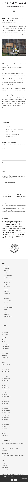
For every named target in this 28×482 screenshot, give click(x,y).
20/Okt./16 (3, 22)
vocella (5, 309)
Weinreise (4, 433)
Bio (8, 221)
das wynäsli (6, 272)
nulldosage (6, 296)
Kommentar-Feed (5, 467)
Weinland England (5, 390)
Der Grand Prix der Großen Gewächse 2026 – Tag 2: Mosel (13, 446)
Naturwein (16, 228)
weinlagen (6, 312)
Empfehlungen (4, 351)
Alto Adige (3, 221)
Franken (24, 225)
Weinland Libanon (5, 403)
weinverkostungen (8, 316)
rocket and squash (7, 300)
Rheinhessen (6, 232)
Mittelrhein (7, 228)
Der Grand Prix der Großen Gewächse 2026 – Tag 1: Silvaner (13, 455)
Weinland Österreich (6, 412)
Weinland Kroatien (5, 401)
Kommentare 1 (15, 22)
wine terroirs (6, 318)
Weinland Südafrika (5, 424)
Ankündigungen (7, 112)
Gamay (3, 226)
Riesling (15, 232)
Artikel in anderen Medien (7, 336)
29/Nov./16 (7, 128)
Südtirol (6, 236)
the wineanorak (7, 303)
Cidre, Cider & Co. (5, 343)
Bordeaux (20, 221)
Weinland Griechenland (6, 396)
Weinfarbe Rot (4, 375)
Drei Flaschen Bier (5, 346)
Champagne (4, 225)
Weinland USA (4, 429)
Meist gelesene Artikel (6, 360)
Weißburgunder (19, 236)
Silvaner (12, 234)
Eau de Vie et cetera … (6, 350)
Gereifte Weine (4, 355)
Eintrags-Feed (4, 465)
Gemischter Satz (5, 353)
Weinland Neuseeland (6, 408)
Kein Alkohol (4, 359)
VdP (14, 236)
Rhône (11, 232)
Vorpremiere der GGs (6, 366)
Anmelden (4, 463)
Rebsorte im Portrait (6, 364)
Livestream (17, 109)
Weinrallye (4, 431)
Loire (21, 226)
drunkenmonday (7, 286)
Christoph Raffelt (9, 22)
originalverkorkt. (8, 474)
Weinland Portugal (13, 112)
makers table (6, 295)
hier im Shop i (11, 90)
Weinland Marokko (5, 406)
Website (3, 171)
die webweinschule (8, 280)
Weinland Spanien (5, 422)
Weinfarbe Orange (5, 371)
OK (12, 479)
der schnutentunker (8, 275)
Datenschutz (14, 474)
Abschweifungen (5, 332)
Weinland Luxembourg (6, 405)
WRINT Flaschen (5, 237)
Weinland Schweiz (5, 417)
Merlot (3, 228)
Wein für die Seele (5, 369)
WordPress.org (5, 469)
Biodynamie (12, 221)
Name (3, 162)
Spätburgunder (20, 234)
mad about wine (7, 293)
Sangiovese (20, 232)
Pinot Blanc (23, 228)
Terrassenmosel (10, 236)
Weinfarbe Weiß (5, 376)
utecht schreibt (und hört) (9, 307)
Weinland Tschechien (6, 426)
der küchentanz (7, 273)
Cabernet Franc (6, 223)
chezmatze (6, 268)
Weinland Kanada (5, 399)
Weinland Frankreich (5, 392)
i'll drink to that (7, 288)
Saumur (23, 232)
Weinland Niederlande (6, 410)
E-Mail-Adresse (5, 166)
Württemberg (11, 237)
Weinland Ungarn (5, 428)
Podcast (16, 230)
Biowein (16, 221)
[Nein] (24, 478)
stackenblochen (7, 302)
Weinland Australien (5, 380)
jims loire (6, 289)
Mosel (10, 228)
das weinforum (7, 270)
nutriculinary (6, 298)
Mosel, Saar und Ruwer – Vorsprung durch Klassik (7, 194)
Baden (6, 221)
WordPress (24, 474)
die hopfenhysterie (8, 279)
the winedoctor (7, 305)
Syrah (3, 236)
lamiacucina (6, 291)
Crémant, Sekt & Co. (5, 344)
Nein (15, 479)
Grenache (6, 226)
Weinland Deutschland (6, 389)
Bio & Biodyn (4, 337)
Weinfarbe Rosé (5, 373)
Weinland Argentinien (6, 378)
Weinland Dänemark (5, 387)
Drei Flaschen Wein (5, 348)
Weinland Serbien (5, 419)
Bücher (3, 339)
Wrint (24, 236)
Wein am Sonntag (5, 367)
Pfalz (19, 228)
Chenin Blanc (18, 225)
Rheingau (20, 230)
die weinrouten (7, 282)
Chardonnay (10, 225)
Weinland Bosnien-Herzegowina (8, 383)
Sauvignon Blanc (6, 234)
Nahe (14, 228)
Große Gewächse (5, 357)
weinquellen (6, 314)
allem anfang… (7, 266)
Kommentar (5, 148)
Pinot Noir (10, 230)
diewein (5, 284)
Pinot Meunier (4, 230)
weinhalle (6, 311)
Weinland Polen (5, 414)
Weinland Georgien (5, 394)
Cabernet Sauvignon (16, 223)
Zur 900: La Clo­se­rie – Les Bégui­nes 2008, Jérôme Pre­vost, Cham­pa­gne (20, 195)
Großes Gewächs (13, 226)
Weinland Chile (4, 385)
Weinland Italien (5, 398)
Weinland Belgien (5, 382)
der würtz (6, 277)
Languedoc (18, 226)
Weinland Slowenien (5, 421)
